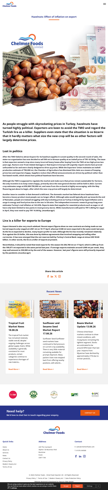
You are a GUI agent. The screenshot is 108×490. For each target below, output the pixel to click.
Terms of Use (7, 467)
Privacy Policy (7, 461)
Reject (77, 486)
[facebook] (76, 456)
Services (5, 453)
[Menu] (104, 4)
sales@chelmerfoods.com (85, 447)
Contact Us (90, 413)
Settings (89, 486)
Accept (66, 486)
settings (14, 488)
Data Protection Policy (73, 478)
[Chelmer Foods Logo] (9, 6)
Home (5, 447)
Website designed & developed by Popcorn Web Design (54, 482)
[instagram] (84, 456)
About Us (6, 450)
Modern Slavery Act (9, 464)
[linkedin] (80, 456)
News (5, 455)
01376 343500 (81, 450)
